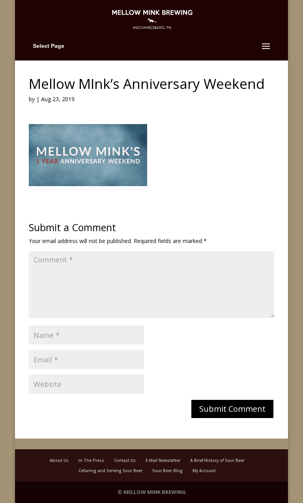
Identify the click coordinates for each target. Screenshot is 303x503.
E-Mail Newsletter (163, 460)
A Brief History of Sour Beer (217, 460)
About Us (59, 460)
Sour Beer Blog (167, 470)
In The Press (91, 460)
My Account (204, 470)
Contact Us (125, 460)
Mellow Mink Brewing (154, 491)
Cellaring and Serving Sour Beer (110, 470)
